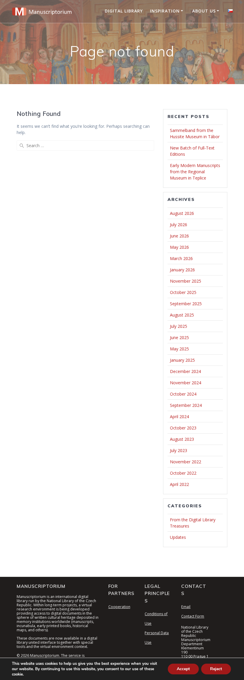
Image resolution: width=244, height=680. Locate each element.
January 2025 (182, 360)
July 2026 (178, 224)
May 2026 (179, 247)
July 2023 (178, 450)
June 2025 (179, 337)
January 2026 (182, 270)
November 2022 (185, 462)
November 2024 (185, 382)
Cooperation (119, 606)
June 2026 (179, 236)
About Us (204, 11)
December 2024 (185, 371)
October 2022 (183, 473)
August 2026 (182, 213)
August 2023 (182, 439)
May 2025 (179, 349)
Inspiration (165, 11)
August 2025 (182, 315)
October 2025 (183, 292)
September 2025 (186, 303)
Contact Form (192, 616)
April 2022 (179, 484)
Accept (183, 669)
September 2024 (186, 405)
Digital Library (124, 11)
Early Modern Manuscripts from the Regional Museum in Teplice (195, 172)
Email (185, 606)
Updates (178, 537)
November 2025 (185, 281)
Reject (216, 669)
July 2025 (178, 326)
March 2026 (181, 258)
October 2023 (183, 428)
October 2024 (183, 394)
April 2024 (179, 416)
